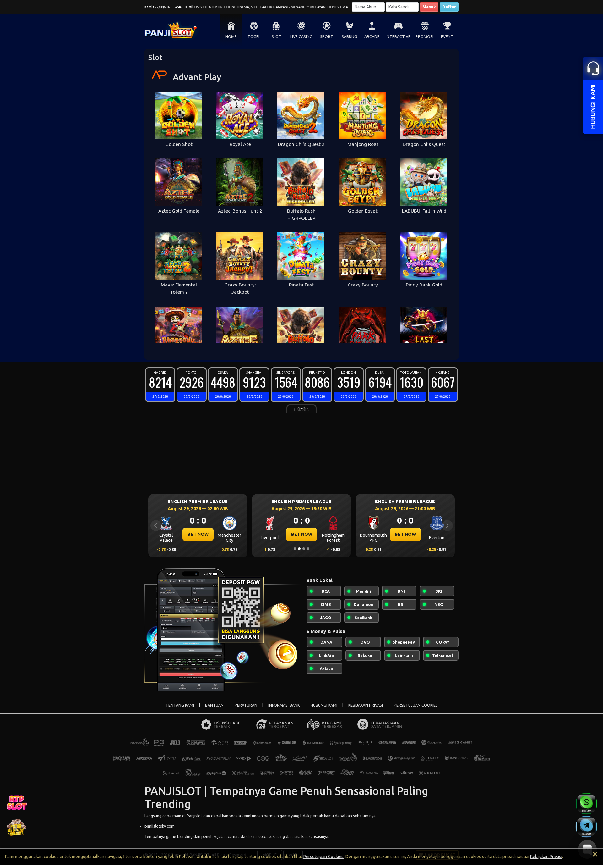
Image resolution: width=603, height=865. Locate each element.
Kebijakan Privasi (546, 856)
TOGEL (253, 37)
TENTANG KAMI (180, 705)
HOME (231, 37)
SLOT (276, 37)
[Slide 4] (308, 548)
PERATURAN (246, 705)
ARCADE (371, 37)
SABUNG (349, 37)
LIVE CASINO (301, 37)
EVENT (447, 37)
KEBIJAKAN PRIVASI (365, 705)
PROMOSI (424, 37)
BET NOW (198, 534)
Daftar (449, 6)
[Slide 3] (303, 548)
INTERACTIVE (398, 37)
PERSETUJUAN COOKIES (416, 705)
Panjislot (194, 815)
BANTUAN (214, 705)
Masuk (429, 6)
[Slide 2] (299, 548)
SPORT (326, 37)
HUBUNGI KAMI (324, 705)
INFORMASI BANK (284, 705)
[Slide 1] (295, 548)
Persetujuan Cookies (323, 856)
